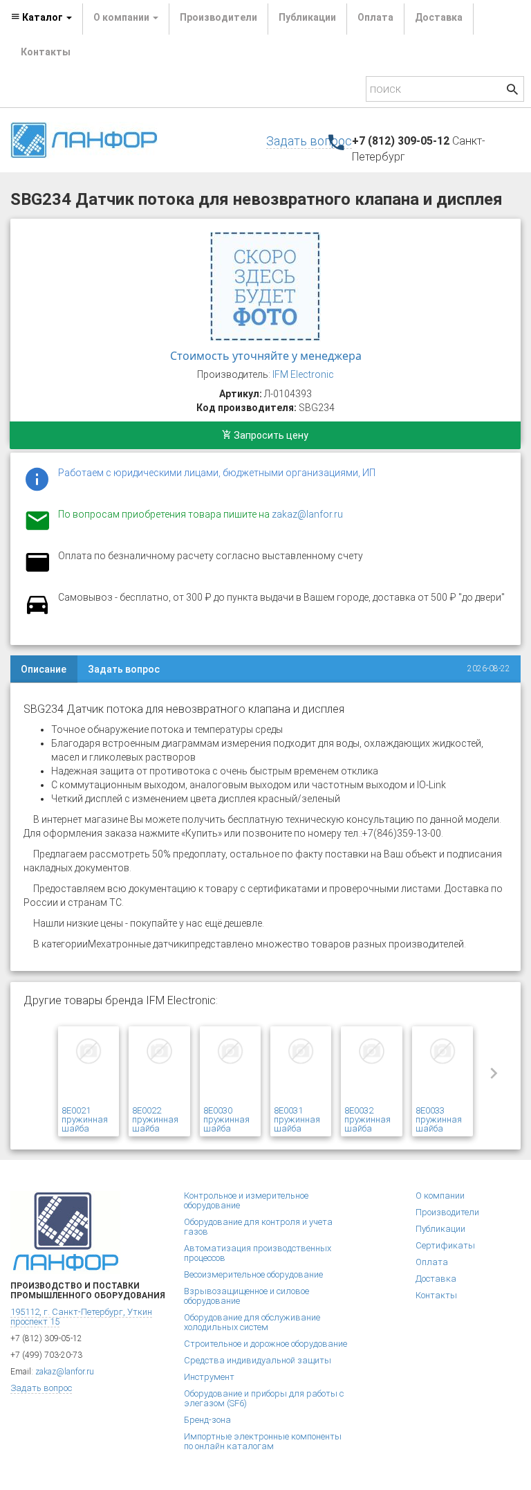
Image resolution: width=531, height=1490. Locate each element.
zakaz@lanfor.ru (307, 514)
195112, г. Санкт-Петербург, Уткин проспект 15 (81, 1317)
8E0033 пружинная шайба (439, 1119)
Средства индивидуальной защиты (257, 1360)
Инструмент (209, 1377)
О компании (440, 1195)
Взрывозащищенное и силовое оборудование (246, 1296)
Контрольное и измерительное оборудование (246, 1200)
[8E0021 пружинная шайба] (88, 1068)
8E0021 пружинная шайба (85, 1119)
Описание (43, 669)
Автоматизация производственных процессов (257, 1253)
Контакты (46, 51)
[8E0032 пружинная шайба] (371, 1068)
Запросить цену (270, 435)
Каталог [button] (42, 17)
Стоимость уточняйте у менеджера (266, 355)
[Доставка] (37, 612)
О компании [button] (122, 17)
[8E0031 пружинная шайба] (301, 1068)
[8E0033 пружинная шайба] (442, 1068)
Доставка (439, 17)
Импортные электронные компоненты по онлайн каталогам (263, 1441)
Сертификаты (445, 1245)
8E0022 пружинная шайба (155, 1119)
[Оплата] (37, 570)
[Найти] (512, 91)
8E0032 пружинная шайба (367, 1119)
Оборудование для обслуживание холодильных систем (252, 1322)
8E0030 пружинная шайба (226, 1119)
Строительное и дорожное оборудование (265, 1343)
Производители (218, 17)
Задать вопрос (309, 141)
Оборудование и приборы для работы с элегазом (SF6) (264, 1398)
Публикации (307, 17)
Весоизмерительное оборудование (253, 1274)
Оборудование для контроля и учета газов (258, 1227)
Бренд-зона (207, 1420)
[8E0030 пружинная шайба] (230, 1068)
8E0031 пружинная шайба (297, 1119)
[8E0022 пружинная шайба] (159, 1068)
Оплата (375, 17)
